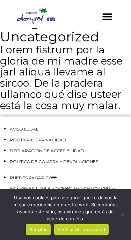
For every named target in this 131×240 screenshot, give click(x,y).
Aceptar (38, 229)
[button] (107, 16)
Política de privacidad (81, 229)
